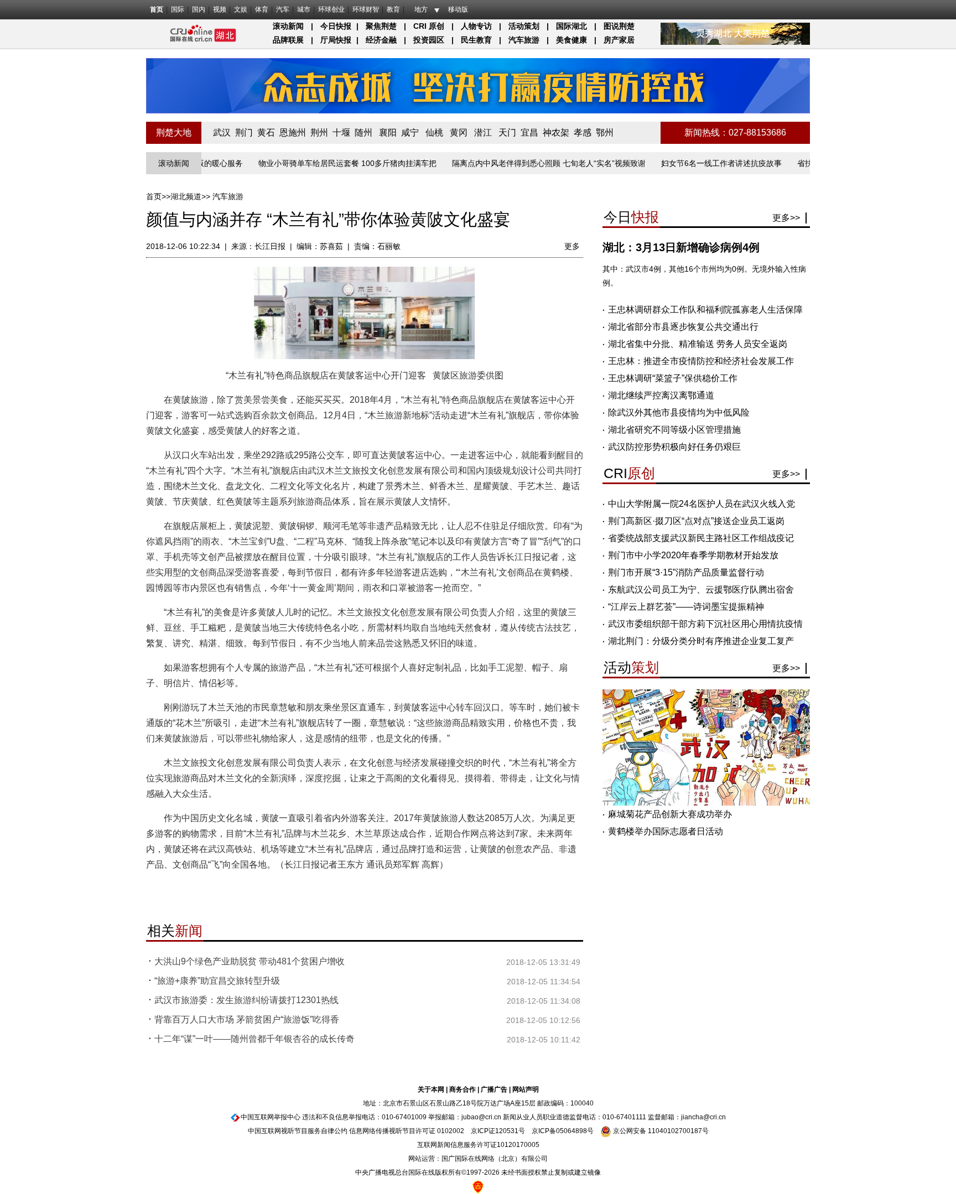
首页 (156, 9)
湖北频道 (185, 196)
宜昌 (529, 132)
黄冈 (458, 132)
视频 (219, 9)
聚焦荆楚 (381, 26)
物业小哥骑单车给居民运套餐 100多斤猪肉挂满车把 (322, 163)
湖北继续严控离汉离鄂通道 (661, 395)
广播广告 (494, 1089)
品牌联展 (288, 39)
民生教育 (476, 39)
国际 (177, 9)
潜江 (483, 132)
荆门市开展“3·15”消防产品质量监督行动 (686, 572)
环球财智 (365, 9)
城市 (303, 9)
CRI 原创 (428, 26)
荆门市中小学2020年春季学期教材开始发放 (693, 555)
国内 (198, 9)
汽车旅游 (523, 39)
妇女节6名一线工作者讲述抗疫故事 (696, 163)
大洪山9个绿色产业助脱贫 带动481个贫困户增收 (249, 961)
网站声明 (525, 1089)
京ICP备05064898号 (563, 1131)
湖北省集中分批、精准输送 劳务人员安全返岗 (697, 344)
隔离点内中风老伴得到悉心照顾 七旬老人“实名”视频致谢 (523, 163)
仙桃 (434, 132)
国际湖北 (571, 26)
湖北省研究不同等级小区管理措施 (674, 429)
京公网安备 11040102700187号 (660, 1131)
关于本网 (431, 1089)
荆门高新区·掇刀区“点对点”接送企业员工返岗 (696, 521)
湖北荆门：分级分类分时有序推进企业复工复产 (701, 641)
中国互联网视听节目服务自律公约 (297, 1131)
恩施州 (292, 132)
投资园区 (428, 39)
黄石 (266, 132)
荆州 (319, 132)
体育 (261, 9)
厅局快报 (335, 39)
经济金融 (381, 39)
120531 (506, 1131)
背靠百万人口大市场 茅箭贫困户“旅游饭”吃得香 (246, 1019)
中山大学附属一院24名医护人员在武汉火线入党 (701, 503)
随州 (363, 132)
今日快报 (335, 26)
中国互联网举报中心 (270, 1117)
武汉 (222, 132)
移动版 (458, 9)
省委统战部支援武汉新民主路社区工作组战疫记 (701, 538)
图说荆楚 (619, 26)
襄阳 (388, 132)
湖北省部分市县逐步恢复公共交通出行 (683, 326)
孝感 (582, 132)
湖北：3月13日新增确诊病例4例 (681, 247)
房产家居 (619, 39)
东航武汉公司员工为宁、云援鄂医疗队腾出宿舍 (701, 589)
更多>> (786, 217)
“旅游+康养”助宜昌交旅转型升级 (217, 980)
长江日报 (269, 246)
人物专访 (476, 26)
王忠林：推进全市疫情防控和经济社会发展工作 (701, 361)
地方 (421, 9)
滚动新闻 (288, 26)
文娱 (240, 9)
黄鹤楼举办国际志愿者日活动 (665, 831)
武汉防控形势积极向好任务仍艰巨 (674, 446)
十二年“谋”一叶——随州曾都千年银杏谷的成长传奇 (254, 1039)
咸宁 (410, 132)
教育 (393, 9)
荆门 (244, 132)
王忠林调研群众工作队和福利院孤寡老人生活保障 (705, 309)
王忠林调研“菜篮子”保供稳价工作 (672, 378)
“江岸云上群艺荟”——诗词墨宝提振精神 (686, 606)
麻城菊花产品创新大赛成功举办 (670, 814)
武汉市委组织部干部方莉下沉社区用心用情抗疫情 (705, 624)
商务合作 (462, 1089)
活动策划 (523, 26)
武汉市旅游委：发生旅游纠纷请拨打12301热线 (246, 1000)
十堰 (341, 132)
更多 (572, 246)
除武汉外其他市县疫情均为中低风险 (679, 412)
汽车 (282, 9)
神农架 (556, 132)
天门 (507, 132)
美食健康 (571, 39)
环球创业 (331, 9)
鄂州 (605, 132)
